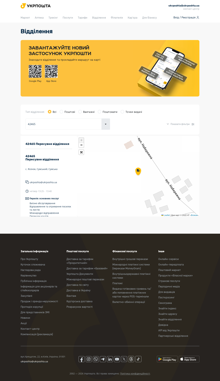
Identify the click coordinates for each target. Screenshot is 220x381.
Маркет (25, 17)
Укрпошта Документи (80, 273)
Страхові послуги (169, 281)
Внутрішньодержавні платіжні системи (131, 275)
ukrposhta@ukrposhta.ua (43, 182)
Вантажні (89, 111)
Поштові (69, 111)
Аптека (39, 17)
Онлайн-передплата (171, 264)
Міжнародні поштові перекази (85, 279)
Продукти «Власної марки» (175, 275)
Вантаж (71, 295)
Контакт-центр (30, 328)
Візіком (194, 215)
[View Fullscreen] (81, 152)
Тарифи (82, 17)
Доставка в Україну (79, 290)
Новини (25, 317)
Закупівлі (26, 295)
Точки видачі (133, 111)
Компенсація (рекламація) (37, 334)
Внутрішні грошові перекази (130, 259)
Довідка (163, 324)
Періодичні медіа (169, 286)
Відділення (99, 17)
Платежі (117, 283)
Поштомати (110, 111)
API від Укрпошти (169, 330)
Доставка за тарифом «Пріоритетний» (80, 261)
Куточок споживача (33, 264)
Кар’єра (132, 17)
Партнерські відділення (173, 335)
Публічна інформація (34, 281)
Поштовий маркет (169, 270)
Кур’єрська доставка (79, 301)
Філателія (117, 17)
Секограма (165, 303)
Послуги (68, 17)
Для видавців (166, 292)
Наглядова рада (31, 270)
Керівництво (28, 275)
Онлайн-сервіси (168, 259)
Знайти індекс (167, 308)
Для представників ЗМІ (35, 312)
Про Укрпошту (29, 259)
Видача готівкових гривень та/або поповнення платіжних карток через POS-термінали (131, 292)
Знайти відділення (170, 319)
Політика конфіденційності (135, 373)
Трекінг (53, 17)
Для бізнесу (149, 17)
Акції (24, 323)
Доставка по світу (78, 284)
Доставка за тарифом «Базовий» (87, 268)
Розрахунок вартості (80, 306)
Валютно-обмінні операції (128, 302)
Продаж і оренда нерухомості (39, 301)
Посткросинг (166, 297)
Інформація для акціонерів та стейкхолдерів (39, 288)
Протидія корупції (32, 306)
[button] (138, 171)
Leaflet (166, 215)
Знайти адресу (167, 313)
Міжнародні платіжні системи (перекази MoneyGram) (131, 266)
